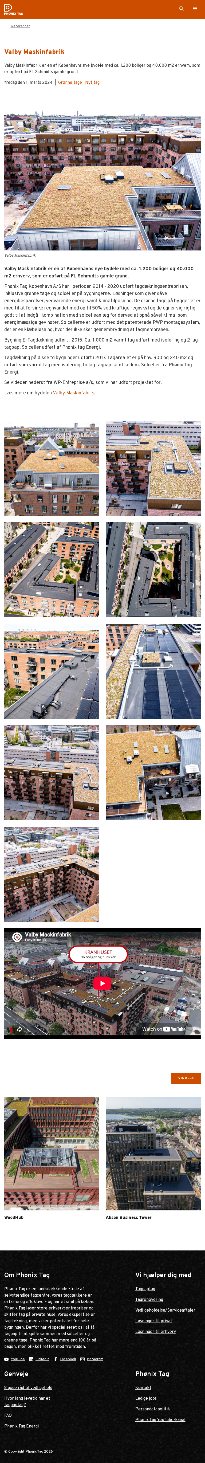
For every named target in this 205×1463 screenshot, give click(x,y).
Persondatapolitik (152, 1409)
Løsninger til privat (153, 1321)
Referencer (20, 26)
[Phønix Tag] (15, 9)
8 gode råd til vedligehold (28, 1388)
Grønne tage (70, 82)
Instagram (95, 1359)
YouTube (18, 1359)
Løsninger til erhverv (155, 1332)
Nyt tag (92, 82)
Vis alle (186, 1078)
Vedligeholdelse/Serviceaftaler (165, 1310)
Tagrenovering (149, 1300)
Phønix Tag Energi (21, 1426)
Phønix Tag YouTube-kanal (160, 1420)
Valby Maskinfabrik (73, 393)
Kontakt (143, 1388)
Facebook (68, 1359)
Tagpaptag (145, 1289)
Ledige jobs (146, 1398)
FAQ (8, 1415)
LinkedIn (42, 1359)
